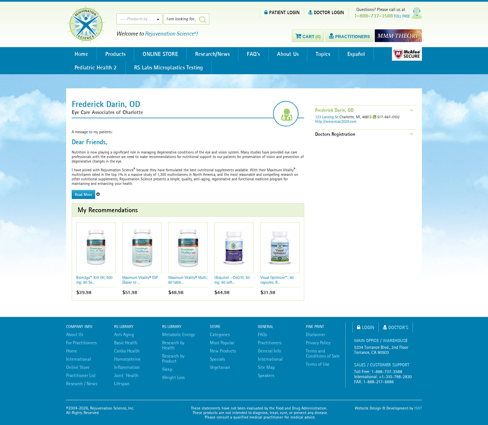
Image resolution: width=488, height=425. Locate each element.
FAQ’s (253, 54)
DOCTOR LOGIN (329, 12)
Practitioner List (81, 375)
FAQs (262, 334)
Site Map (266, 367)
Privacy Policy (318, 342)
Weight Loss (173, 377)
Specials (217, 359)
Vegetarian (220, 367)
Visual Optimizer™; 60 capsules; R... (277, 279)
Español (356, 54)
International (78, 359)
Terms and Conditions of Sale (323, 353)
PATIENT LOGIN (284, 12)
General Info (269, 350)
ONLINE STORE (160, 54)
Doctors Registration (335, 134)
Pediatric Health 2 (96, 67)
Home (81, 54)
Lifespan (122, 383)
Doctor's (398, 327)
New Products (223, 350)
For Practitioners (81, 342)
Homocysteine (127, 359)
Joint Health (126, 375)
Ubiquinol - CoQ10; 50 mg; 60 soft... (232, 279)
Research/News (212, 54)
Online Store (78, 367)
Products (115, 54)
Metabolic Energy (178, 334)
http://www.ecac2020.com (335, 121)
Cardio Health (127, 350)
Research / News (81, 383)
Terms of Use (318, 364)
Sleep (167, 369)
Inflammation (127, 367)
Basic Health (126, 342)
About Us (288, 54)
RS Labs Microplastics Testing (168, 67)
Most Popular (222, 342)
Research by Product (173, 358)
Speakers (266, 375)
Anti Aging (124, 334)
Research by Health (173, 345)
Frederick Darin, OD (334, 110)
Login (368, 327)
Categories (220, 334)
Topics (323, 54)
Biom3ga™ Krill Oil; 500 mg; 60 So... (94, 279)
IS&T (418, 408)
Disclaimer (315, 334)
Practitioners (270, 342)
